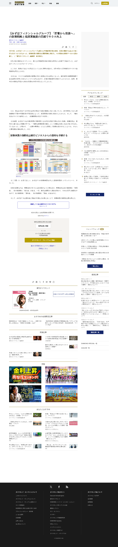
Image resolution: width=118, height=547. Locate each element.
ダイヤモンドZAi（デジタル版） (59, 505)
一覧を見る (95, 266)
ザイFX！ (52, 514)
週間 (98, 96)
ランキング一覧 (95, 194)
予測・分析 (12, 42)
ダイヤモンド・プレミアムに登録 (43, 240)
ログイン (97, 3)
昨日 (91, 96)
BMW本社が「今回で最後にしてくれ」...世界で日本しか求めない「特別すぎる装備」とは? (25, 322)
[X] (51, 487)
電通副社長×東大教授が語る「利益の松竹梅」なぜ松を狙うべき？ (95, 235)
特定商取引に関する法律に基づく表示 (26, 508)
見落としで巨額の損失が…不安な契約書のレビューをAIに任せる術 (95, 247)
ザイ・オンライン (55, 511)
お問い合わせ (19, 521)
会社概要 (90, 499)
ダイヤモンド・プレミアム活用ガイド (26, 502)
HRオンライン (54, 524)
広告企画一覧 (85, 348)
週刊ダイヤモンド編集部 (16, 40)
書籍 (57, 3)
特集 (50, 3)
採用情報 (90, 502)
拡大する (18, 176)
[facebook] (59, 487)
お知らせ (90, 505)
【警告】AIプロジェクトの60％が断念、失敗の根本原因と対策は (95, 260)
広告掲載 (18, 518)
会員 (105, 96)
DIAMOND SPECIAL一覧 (89, 343)
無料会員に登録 (43, 226)
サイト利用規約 (20, 505)
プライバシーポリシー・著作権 (24, 511)
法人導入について (21, 524)
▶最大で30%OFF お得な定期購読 (64, 294)
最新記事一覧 (95, 332)
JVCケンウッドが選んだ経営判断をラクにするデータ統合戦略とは (95, 241)
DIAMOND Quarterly (55, 521)
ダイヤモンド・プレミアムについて (25, 499)
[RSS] (67, 487)
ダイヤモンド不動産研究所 (57, 518)
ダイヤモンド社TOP (93, 495)
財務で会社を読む (22, 42)
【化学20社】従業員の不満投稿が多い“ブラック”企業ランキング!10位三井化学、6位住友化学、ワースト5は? (61, 323)
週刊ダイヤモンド (55, 499)
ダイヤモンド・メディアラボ (58, 533)
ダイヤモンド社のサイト (57, 492)
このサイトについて (21, 495)
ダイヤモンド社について (95, 492)
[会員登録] (105, 3)
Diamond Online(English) (57, 495)
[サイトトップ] (19, 3)
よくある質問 (19, 514)
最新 (84, 96)
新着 (30, 3)
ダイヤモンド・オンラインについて (26, 492)
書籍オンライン (54, 508)
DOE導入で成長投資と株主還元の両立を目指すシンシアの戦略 (95, 253)
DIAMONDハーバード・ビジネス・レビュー (62, 502)
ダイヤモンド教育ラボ (56, 530)
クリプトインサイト (55, 527)
